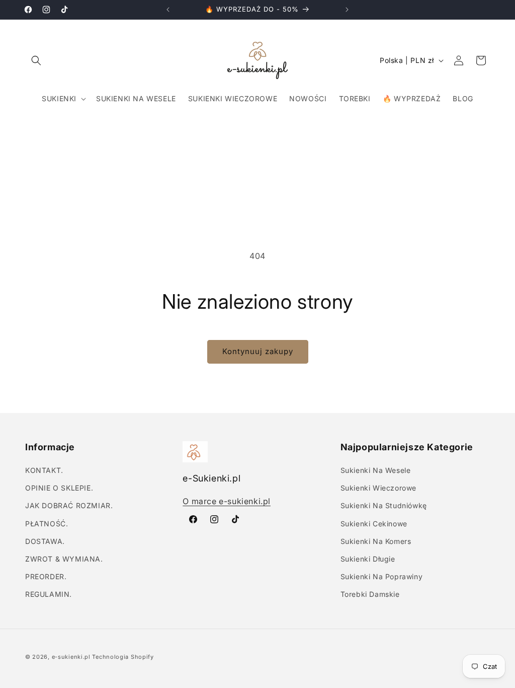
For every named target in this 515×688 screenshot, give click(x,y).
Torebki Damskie (370, 594)
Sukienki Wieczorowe (378, 488)
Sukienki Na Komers (375, 541)
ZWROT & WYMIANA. (64, 559)
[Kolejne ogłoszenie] (347, 9)
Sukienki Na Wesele (375, 470)
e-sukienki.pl (71, 656)
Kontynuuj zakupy (257, 351)
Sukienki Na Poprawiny (381, 576)
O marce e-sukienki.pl (227, 501)
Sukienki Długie (367, 559)
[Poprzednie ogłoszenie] (168, 9)
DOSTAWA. (45, 541)
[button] (36, 60)
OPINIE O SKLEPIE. (59, 488)
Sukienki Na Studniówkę (383, 505)
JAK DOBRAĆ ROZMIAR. (69, 505)
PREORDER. (45, 576)
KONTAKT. (44, 470)
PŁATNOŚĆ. (46, 523)
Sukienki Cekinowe (373, 523)
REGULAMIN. (48, 594)
